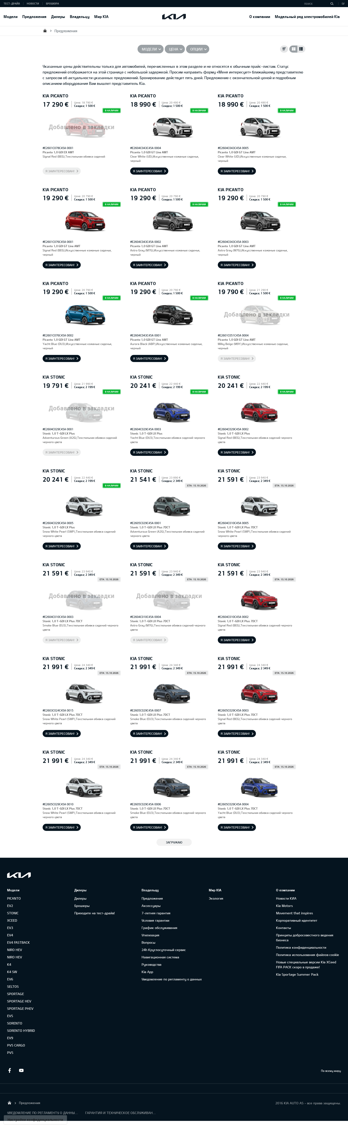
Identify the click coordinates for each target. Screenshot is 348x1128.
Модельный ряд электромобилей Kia (307, 16)
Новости (33, 3)
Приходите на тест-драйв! (94, 913)
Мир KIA (101, 16)
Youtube (21, 1070)
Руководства (151, 964)
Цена (173, 49)
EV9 (10, 1038)
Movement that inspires (294, 913)
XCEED (12, 920)
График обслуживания (159, 928)
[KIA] (174, 16)
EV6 (10, 979)
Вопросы (148, 942)
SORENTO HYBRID (21, 1030)
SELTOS (13, 986)
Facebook (9, 1070)
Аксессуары (151, 906)
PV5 (10, 1053)
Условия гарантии (155, 920)
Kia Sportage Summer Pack (297, 974)
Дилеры (58, 16)
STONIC (12, 913)
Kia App (147, 972)
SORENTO (14, 1023)
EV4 (10, 935)
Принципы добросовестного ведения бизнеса (304, 937)
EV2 (10, 906)
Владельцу (79, 16)
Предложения (34, 16)
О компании (259, 16)
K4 (9, 964)
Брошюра (52, 3)
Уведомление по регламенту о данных (172, 979)
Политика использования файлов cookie (307, 955)
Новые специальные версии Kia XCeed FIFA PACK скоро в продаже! (306, 964)
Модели (11, 16)
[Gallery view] (293, 49)
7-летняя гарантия (156, 913)
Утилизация (150, 935)
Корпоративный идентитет (296, 920)
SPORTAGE (15, 994)
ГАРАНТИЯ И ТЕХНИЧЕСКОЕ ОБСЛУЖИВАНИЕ (120, 1113)
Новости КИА (286, 898)
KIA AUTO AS (45, 30)
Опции (196, 49)
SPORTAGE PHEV (20, 1008)
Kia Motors (284, 906)
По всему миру (331, 1070)
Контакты (283, 928)
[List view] (301, 49)
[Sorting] (284, 49)
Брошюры (81, 906)
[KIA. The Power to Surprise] (19, 875)
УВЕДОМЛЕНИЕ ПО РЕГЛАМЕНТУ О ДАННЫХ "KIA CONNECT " (42, 1113)
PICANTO (14, 898)
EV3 (10, 928)
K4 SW (12, 972)
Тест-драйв (12, 3)
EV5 (10, 1016)
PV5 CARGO (16, 1045)
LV (343, 3)
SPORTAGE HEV (19, 1001)
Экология (216, 898)
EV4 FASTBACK (18, 942)
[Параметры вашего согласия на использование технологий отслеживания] (35, 1119)
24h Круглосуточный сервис (164, 950)
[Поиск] (332, 3)
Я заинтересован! (60, 171)
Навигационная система (160, 957)
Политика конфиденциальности (301, 947)
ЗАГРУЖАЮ (174, 842)
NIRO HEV (14, 950)
